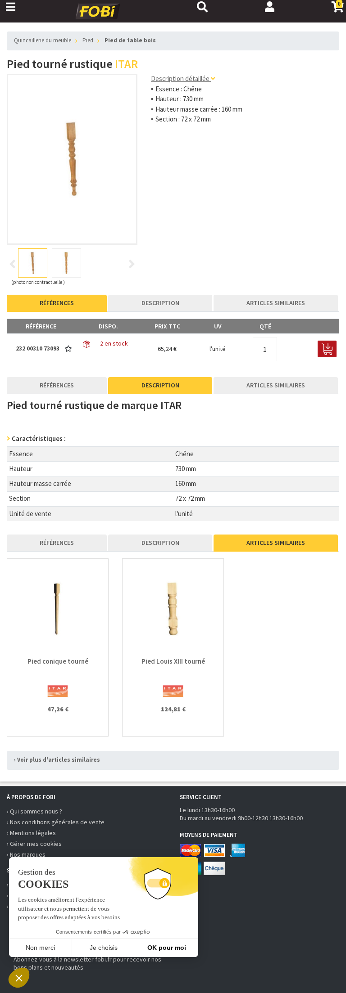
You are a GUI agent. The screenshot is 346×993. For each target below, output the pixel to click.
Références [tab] (57, 303)
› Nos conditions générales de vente (56, 822)
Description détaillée (181, 78)
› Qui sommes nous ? (34, 811)
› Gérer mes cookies (34, 844)
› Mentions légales (31, 833)
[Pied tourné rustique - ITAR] (72, 159)
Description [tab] (160, 303)
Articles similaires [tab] (275, 303)
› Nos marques (26, 854)
